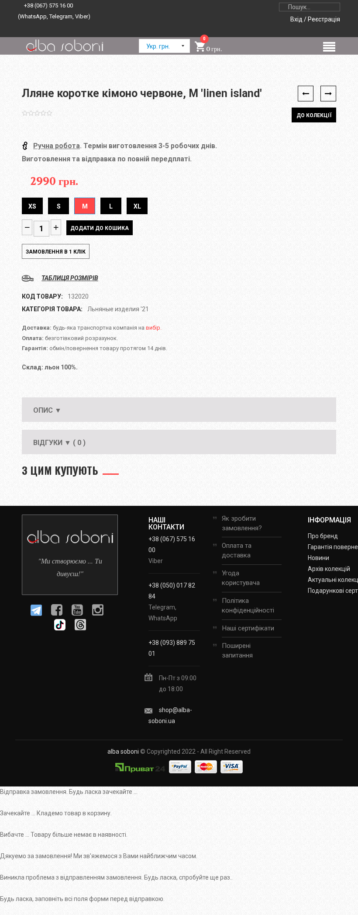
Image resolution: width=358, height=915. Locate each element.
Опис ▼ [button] (47, 410)
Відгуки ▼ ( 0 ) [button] (59, 442)
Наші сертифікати (248, 628)
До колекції (313, 115)
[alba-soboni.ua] (64, 45)
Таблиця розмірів (69, 278)
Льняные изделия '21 (118, 309)
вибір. (154, 327)
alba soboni (123, 751)
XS (32, 206)
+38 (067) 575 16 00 (48, 5)
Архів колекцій (329, 568)
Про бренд (323, 535)
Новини (318, 557)
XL (137, 206)
